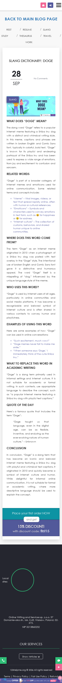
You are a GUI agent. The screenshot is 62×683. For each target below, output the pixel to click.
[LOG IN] (50, 5)
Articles (33, 656)
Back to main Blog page (31, 18)
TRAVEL (47, 35)
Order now (43, 5)
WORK (28, 42)
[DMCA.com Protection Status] (31, 633)
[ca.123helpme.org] (48, 580)
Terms (7, 676)
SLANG (47, 29)
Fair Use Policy (39, 676)
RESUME (27, 29)
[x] (31, 680)
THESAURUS (26, 35)
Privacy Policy (20, 676)
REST (8, 29)
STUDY (4, 35)
